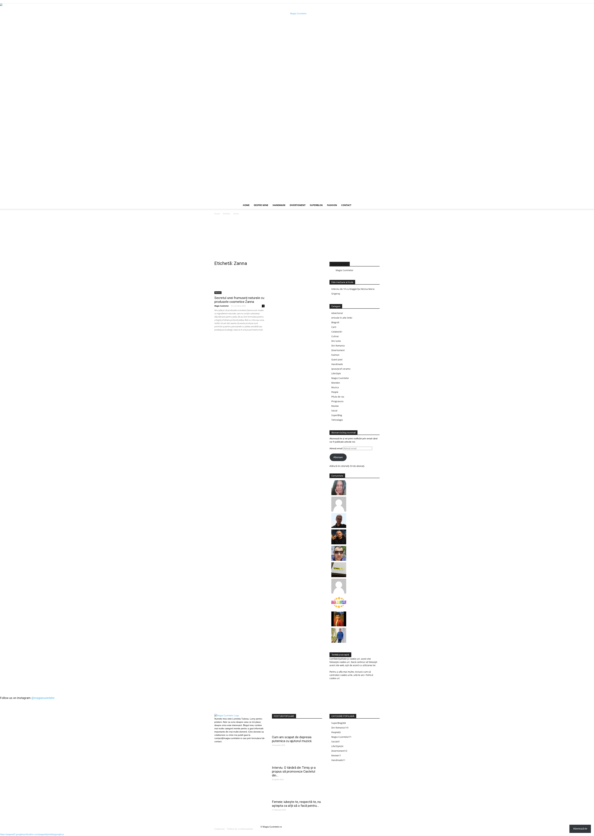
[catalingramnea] (338, 559)
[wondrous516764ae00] (338, 592)
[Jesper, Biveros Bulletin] (338, 527)
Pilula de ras (337, 396)
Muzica (335, 387)
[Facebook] (216, 745)
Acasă (217, 213)
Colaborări (336, 331)
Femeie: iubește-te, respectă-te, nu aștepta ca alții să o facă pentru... (296, 804)
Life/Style (336, 373)
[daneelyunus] (338, 641)
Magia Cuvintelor (221, 306)
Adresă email (336, 448)
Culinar (335, 336)
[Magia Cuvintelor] (338, 609)
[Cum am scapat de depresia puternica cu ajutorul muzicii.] (297, 728)
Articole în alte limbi (341, 317)
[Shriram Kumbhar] (338, 625)
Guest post (336, 359)
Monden (335, 382)
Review (218, 293)
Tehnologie (337, 419)
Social (334, 410)
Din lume (336, 340)
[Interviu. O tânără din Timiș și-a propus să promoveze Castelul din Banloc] (297, 758)
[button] (376, 205)
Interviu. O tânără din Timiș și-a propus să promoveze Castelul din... (294, 771)
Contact (346, 205)
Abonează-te (580, 828)
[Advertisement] (297, 238)
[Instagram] (222, 745)
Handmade (279, 205)
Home (246, 205)
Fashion (332, 205)
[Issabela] (338, 494)
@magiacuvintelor (43, 698)
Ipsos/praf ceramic (341, 368)
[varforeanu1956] (338, 510)
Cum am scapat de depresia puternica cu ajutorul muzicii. (292, 739)
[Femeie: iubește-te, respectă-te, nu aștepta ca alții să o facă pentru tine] (297, 792)
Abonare (338, 457)
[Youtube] (227, 745)
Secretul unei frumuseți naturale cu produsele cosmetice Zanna (239, 300)
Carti (333, 327)
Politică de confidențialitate (240, 829)
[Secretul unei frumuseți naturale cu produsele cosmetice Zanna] (239, 281)
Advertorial (337, 313)
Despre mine (261, 205)
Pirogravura (337, 401)
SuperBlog (316, 205)
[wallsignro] (338, 576)
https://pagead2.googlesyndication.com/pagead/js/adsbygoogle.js (32, 834)
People (334, 392)
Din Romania (338, 345)
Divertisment (298, 205)
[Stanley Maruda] (338, 543)
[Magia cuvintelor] (297, 102)
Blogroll (335, 322)
